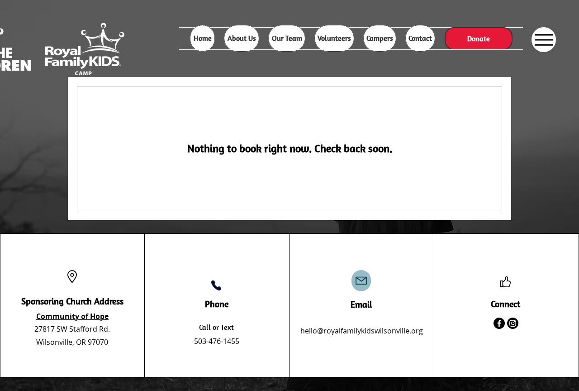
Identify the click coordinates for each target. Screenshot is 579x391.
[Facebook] (499, 323)
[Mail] (361, 280)
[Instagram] (512, 323)
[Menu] (544, 39)
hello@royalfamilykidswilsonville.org (361, 331)
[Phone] (216, 285)
